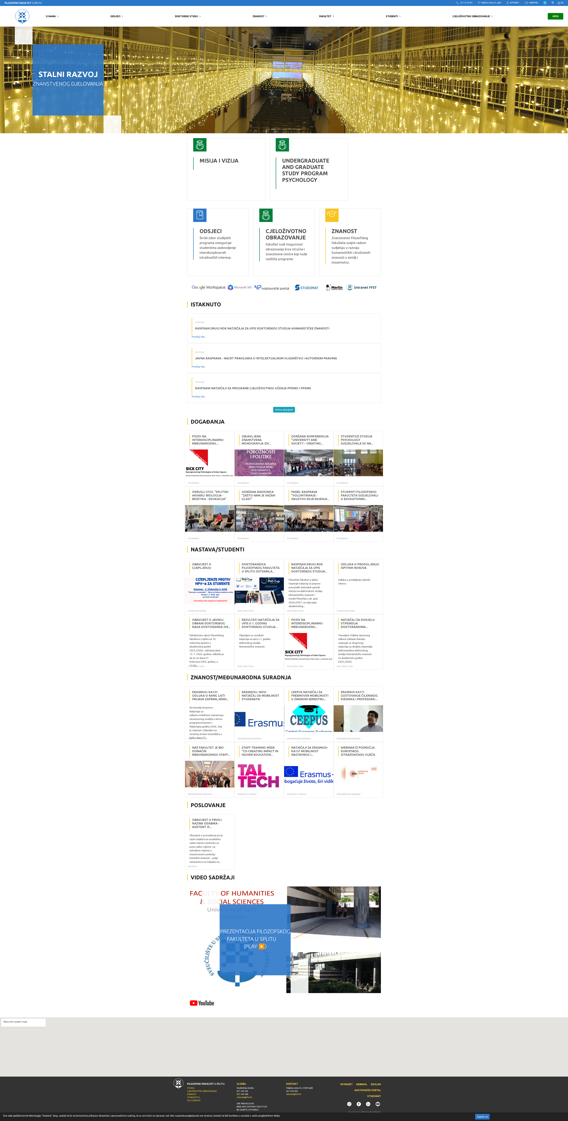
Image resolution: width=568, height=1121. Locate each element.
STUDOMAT (374, 1096)
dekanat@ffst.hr (293, 1094)
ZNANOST (258, 16)
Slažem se (482, 1116)
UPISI (555, 16)
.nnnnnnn (277, 140)
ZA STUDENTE (194, 1100)
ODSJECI (115, 16)
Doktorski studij (186, 16)
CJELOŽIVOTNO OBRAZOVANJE (471, 16)
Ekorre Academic (371, 1112)
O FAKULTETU (193, 1097)
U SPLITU (23, 3)
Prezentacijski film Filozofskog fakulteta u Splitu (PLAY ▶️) (255, 938)
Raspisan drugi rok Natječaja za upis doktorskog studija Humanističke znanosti (262, 328)
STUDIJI (190, 1088)
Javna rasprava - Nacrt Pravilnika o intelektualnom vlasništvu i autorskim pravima (266, 358)
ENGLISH (376, 1084)
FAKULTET (325, 16)
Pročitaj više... (199, 336)
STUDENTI (392, 16)
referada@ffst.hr (244, 1097)
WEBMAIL (533, 2)
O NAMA (51, 16)
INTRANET (514, 2)
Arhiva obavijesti (284, 409)
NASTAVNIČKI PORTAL (368, 1090)
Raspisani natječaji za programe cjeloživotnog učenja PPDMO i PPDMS (253, 388)
